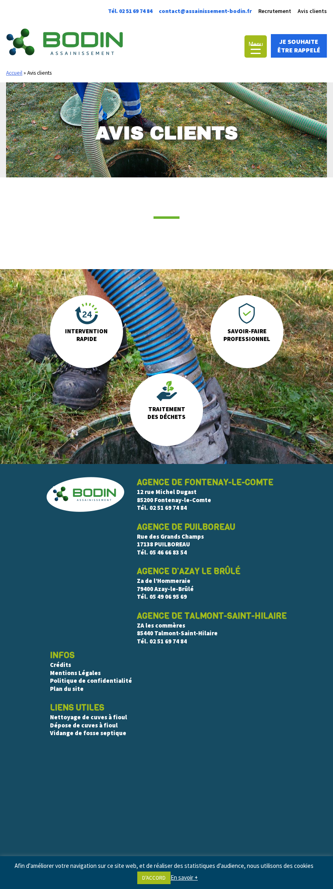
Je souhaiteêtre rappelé (298, 45)
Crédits (60, 665)
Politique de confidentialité (91, 680)
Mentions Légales (75, 673)
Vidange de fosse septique (89, 733)
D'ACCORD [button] (154, 877)
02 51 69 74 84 (168, 507)
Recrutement (274, 11)
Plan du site (67, 689)
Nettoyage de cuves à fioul (88, 717)
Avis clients (312, 11)
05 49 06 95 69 (168, 596)
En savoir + (184, 877)
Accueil (14, 72)
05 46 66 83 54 (168, 552)
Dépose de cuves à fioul (84, 725)
